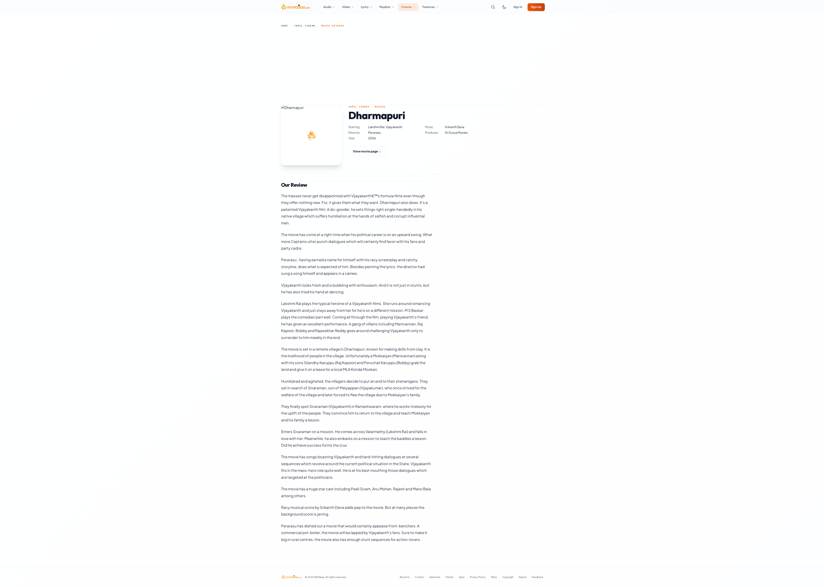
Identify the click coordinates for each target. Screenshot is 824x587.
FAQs (494, 577)
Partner (449, 577)
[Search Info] (493, 7)
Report (522, 577)
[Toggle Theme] (504, 7)
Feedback (537, 577)
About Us (405, 577)
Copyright (508, 577)
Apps (462, 577)
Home (284, 26)
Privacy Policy (478, 577)
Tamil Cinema (304, 26)
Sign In (517, 7)
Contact (419, 577)
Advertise (434, 577)
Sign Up (536, 7)
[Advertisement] (412, 66)
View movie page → (367, 151)
